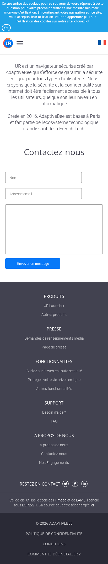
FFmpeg (60, 500)
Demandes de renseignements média (54, 338)
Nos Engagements (54, 462)
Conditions (54, 543)
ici (87, 21)
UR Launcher (54, 305)
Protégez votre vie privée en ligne (54, 379)
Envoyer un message (33, 264)
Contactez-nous (54, 453)
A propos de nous (54, 444)
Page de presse (54, 347)
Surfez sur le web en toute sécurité (54, 370)
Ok (6, 28)
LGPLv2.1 (29, 504)
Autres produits (54, 314)
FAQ (54, 421)
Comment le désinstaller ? (54, 553)
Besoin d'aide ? (54, 412)
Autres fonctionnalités (54, 388)
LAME (80, 500)
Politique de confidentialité (54, 533)
